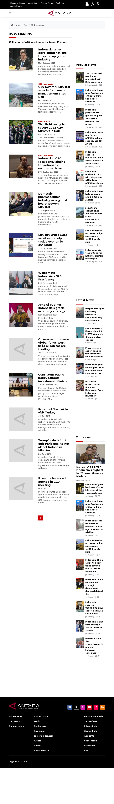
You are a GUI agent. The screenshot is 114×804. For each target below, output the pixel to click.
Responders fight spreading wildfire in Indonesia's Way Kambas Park (94, 314)
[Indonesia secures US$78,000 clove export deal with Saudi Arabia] (80, 156)
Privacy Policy (91, 726)
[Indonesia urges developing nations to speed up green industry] (21, 59)
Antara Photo (16, 6)
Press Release (41, 750)
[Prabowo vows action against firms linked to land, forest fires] (80, 352)
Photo (37, 745)
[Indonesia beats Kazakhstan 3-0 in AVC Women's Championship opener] (80, 332)
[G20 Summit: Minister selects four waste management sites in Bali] (21, 94)
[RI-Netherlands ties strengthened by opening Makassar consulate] (80, 642)
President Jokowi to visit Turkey (53, 410)
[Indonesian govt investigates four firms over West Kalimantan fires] (80, 368)
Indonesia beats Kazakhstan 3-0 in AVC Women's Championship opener (94, 334)
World (37, 721)
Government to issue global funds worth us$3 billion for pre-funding (53, 344)
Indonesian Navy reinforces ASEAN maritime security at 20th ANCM (94, 138)
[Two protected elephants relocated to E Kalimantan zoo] (80, 77)
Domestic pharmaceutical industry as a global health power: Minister (52, 200)
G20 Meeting (37, 25)
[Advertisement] (90, 46)
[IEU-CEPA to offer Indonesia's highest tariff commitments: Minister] (90, 454)
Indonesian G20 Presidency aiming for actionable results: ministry (51, 163)
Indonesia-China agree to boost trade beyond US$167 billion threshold (94, 566)
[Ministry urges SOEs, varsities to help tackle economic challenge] (21, 244)
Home (17, 25)
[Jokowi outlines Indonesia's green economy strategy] (21, 314)
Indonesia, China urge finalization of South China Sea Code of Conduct (94, 96)
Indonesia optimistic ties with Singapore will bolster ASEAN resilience (94, 177)
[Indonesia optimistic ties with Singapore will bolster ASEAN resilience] (80, 175)
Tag (25, 25)
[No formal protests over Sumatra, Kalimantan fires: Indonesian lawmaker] (80, 385)
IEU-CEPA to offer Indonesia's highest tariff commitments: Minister (90, 471)
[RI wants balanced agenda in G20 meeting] (21, 488)
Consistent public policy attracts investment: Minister (53, 378)
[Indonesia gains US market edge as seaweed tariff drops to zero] (80, 234)
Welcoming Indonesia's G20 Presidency (50, 276)
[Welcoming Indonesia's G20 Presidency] (21, 282)
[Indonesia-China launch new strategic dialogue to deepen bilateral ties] (80, 583)
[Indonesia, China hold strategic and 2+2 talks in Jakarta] (80, 195)
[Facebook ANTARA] (87, 3)
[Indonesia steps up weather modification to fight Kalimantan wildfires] (80, 524)
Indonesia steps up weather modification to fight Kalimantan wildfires (94, 527)
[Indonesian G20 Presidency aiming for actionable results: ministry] (21, 166)
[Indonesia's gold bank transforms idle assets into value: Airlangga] (80, 488)
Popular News (47, 3)
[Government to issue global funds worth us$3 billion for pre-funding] (21, 349)
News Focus (44, 121)
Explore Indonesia (43, 736)
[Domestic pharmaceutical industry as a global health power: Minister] (21, 203)
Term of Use (90, 721)
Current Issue (41, 716)
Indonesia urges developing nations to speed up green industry (52, 54)
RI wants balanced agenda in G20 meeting (52, 482)
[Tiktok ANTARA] (92, 5)
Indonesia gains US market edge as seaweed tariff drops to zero (94, 236)
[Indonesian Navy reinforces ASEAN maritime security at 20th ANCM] (80, 136)
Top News (60, 3)
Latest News (33, 3)
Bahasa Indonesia (17, 3)
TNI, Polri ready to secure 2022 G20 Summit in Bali (51, 128)
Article (37, 741)
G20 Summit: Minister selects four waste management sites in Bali (54, 92)
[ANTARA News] (59, 13)
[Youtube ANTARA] (87, 5)
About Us (89, 736)
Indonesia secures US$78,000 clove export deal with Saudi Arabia (94, 158)
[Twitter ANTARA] (92, 3)
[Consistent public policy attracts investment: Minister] (21, 384)
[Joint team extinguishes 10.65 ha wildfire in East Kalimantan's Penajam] (80, 212)
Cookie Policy (91, 731)
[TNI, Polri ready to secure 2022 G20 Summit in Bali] (21, 132)
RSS (86, 750)
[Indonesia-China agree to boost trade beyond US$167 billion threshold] (80, 564)
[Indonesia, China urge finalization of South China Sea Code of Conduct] (80, 94)
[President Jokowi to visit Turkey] (21, 419)
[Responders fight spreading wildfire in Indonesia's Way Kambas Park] (80, 312)
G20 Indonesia (45, 84)
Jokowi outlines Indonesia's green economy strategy (51, 308)
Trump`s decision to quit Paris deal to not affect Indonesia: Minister (53, 445)
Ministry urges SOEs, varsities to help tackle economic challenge (53, 240)
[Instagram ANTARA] (98, 3)
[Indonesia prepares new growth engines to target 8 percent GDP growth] (80, 113)
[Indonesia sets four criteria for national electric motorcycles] (80, 254)
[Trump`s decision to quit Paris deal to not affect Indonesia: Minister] (21, 450)
